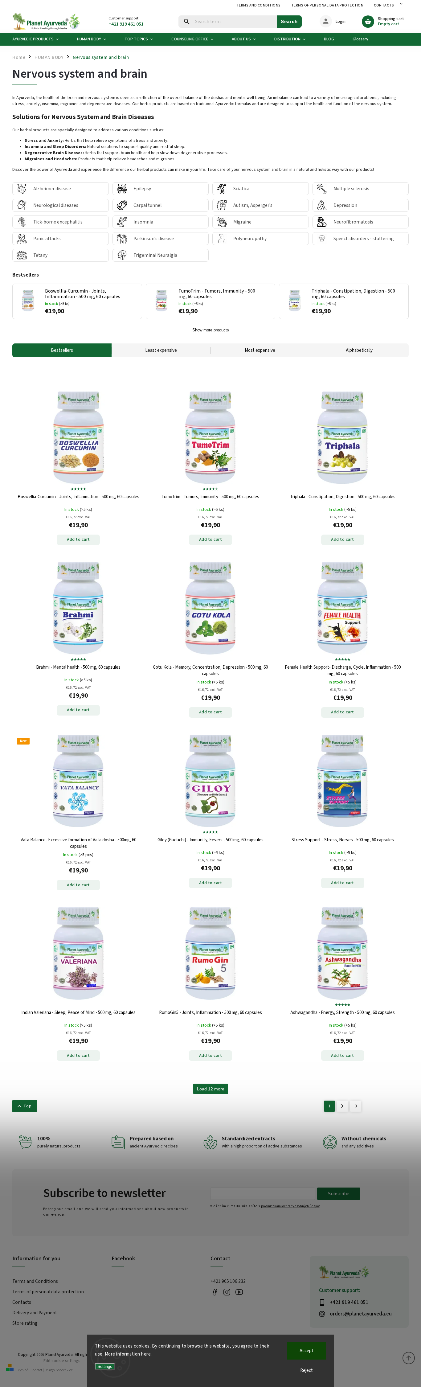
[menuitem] (40, 39)
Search (289, 21)
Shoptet (36, 1370)
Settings (104, 1366)
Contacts (384, 5)
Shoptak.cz (64, 1370)
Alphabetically (359, 350)
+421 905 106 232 (228, 1281)
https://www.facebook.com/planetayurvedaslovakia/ (214, 1292)
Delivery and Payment (34, 1312)
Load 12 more (210, 1088)
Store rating (25, 1323)
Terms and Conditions (258, 5)
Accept (306, 1351)
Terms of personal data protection (327, 5)
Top (27, 1106)
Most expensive (260, 350)
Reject (306, 1370)
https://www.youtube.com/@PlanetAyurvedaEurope (239, 1292)
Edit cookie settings (61, 1360)
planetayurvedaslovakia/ (227, 1292)
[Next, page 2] (342, 1106)
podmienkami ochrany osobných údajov (290, 1206)
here (146, 1354)
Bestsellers (62, 350)
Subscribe (338, 1193)
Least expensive (161, 350)
